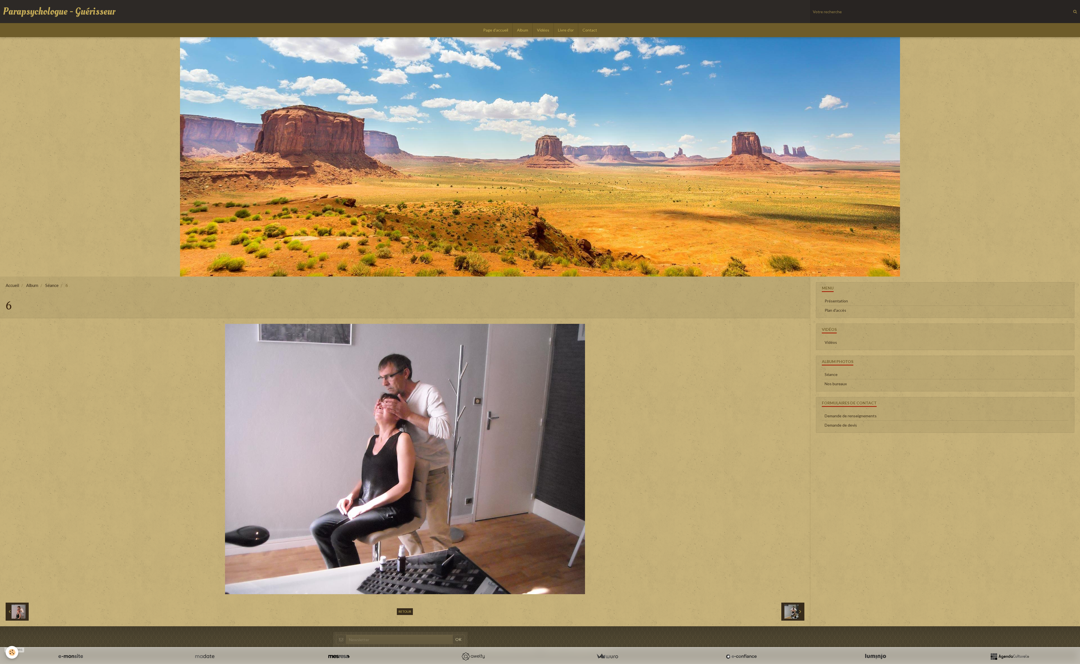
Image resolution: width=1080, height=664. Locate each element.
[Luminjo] (875, 656)
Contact (589, 30)
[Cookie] (12, 652)
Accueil (12, 285)
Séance (51, 285)
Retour (405, 611)
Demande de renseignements (851, 415)
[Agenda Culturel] (1010, 656)
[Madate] (205, 656)
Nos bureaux (836, 383)
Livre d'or (566, 30)
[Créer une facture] (607, 656)
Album (522, 30)
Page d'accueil (495, 30)
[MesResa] (339, 656)
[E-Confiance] (741, 656)
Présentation (836, 300)
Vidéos (543, 30)
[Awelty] (473, 656)
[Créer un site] (71, 656)
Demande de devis (841, 425)
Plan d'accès (835, 310)
